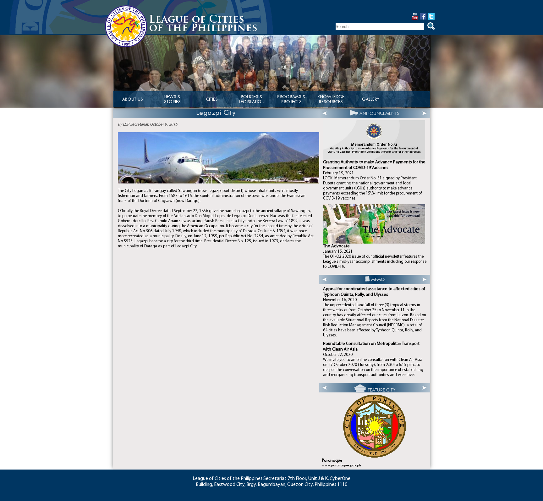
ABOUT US (132, 99)
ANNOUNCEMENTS (379, 113)
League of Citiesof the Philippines (203, 24)
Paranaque (332, 460)
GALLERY (370, 99)
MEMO (378, 279)
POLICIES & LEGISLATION (252, 99)
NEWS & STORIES (172, 99)
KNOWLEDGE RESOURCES (330, 99)
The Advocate (336, 246)
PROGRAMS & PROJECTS (291, 99)
